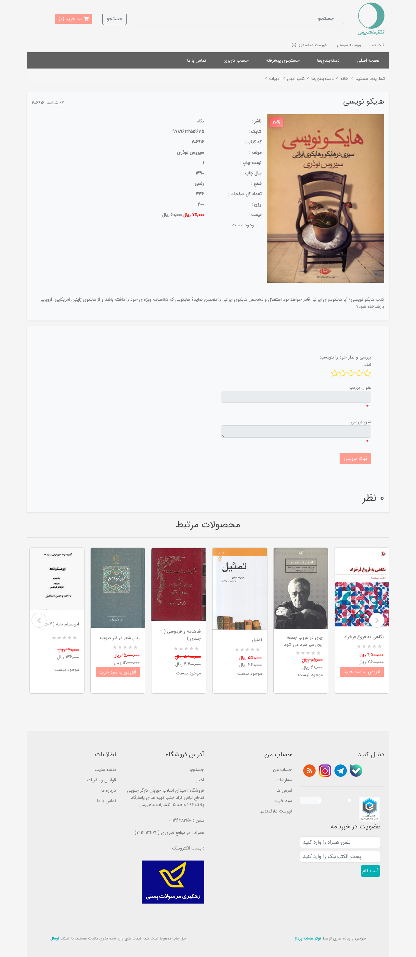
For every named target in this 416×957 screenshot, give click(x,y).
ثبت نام (377, 45)
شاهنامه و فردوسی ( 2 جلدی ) (180, 635)
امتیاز (366, 364)
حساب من (282, 769)
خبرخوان (309, 770)
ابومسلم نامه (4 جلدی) (57, 624)
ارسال (54, 938)
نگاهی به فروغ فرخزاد (364, 636)
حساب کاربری (236, 60)
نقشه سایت (105, 769)
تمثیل (257, 639)
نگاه (200, 121)
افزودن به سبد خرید (117, 672)
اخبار (200, 780)
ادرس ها (284, 790)
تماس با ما (196, 60)
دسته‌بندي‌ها (328, 60)
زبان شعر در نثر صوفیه (119, 637)
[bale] (356, 770)
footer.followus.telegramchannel (340, 770)
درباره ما (108, 790)
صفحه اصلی (368, 60)
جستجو (115, 19)
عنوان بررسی (359, 387)
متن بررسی (361, 421)
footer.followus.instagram (325, 770)
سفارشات (284, 780)
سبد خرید (283, 800)
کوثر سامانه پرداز (308, 938)
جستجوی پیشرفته (283, 60)
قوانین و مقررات (101, 780)
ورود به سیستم (349, 45)
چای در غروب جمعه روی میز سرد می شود (303, 641)
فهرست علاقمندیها (276, 811)
